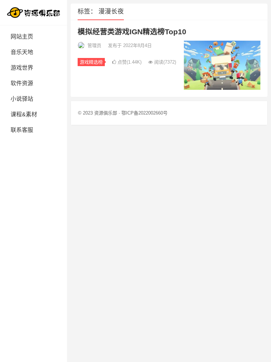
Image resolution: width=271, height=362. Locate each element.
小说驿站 (22, 99)
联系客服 (22, 130)
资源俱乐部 (105, 113)
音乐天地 (22, 52)
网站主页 (22, 37)
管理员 (94, 45)
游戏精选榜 (91, 62)
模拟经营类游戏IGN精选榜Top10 (132, 32)
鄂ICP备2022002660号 (144, 113)
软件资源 (22, 83)
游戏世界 (22, 68)
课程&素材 (24, 114)
